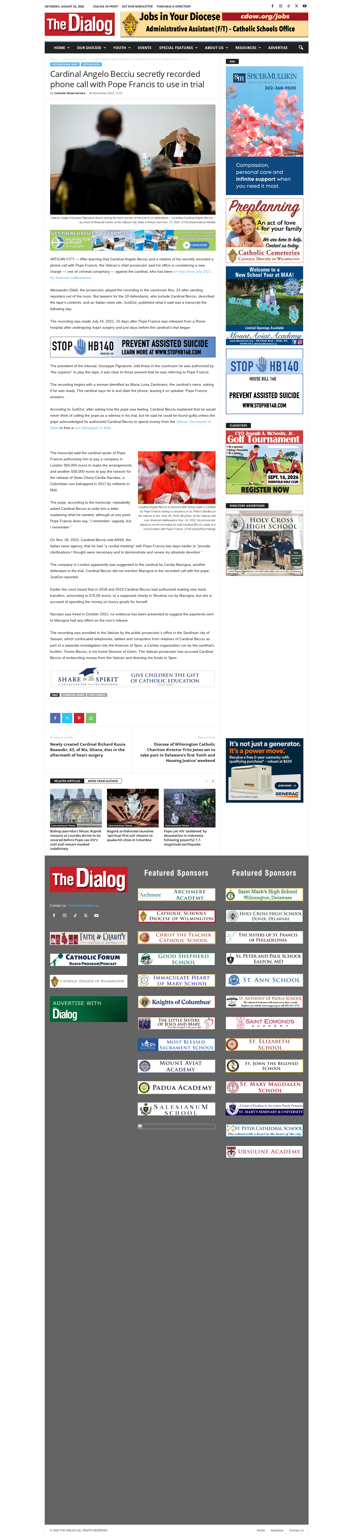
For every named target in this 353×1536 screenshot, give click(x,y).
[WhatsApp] (91, 718)
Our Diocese (89, 47)
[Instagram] (281, 6)
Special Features (176, 47)
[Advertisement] (264, 656)
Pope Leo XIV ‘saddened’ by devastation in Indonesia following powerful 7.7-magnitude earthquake (185, 838)
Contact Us (296, 1530)
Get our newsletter (137, 6)
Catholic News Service (70, 93)
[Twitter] (297, 6)
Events (144, 47)
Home (59, 47)
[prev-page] (206, 781)
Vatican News (91, 64)
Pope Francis (97, 695)
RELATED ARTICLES (67, 781)
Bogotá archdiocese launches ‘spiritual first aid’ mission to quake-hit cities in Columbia (130, 835)
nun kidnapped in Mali (92, 428)
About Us (214, 47)
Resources (245, 47)
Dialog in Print (105, 6)
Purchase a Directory (174, 6)
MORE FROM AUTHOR (103, 781)
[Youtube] (305, 6)
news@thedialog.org (83, 905)
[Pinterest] (79, 718)
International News (74, 59)
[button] (300, 47)
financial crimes (74, 695)
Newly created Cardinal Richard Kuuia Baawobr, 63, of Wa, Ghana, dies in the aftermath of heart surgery (87, 750)
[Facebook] (273, 6)
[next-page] (213, 781)
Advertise (278, 47)
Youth (119, 47)
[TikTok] (289, 6)
